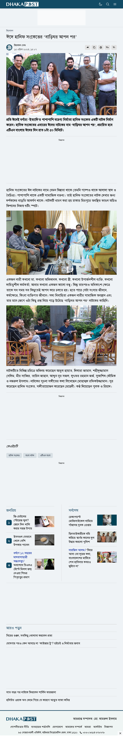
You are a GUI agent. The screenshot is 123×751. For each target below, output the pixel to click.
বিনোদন (9, 30)
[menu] (114, 4)
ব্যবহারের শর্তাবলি (40, 726)
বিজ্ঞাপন (108, 726)
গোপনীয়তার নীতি (19, 726)
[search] (107, 4)
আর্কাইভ (97, 726)
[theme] (100, 4)
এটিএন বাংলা (45, 455)
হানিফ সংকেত (14, 455)
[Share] (87, 47)
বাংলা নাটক (30, 455)
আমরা (87, 726)
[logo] (22, 4)
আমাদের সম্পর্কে (73, 726)
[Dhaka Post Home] (21, 719)
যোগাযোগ (57, 726)
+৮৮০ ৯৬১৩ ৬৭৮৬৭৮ (94, 732)
